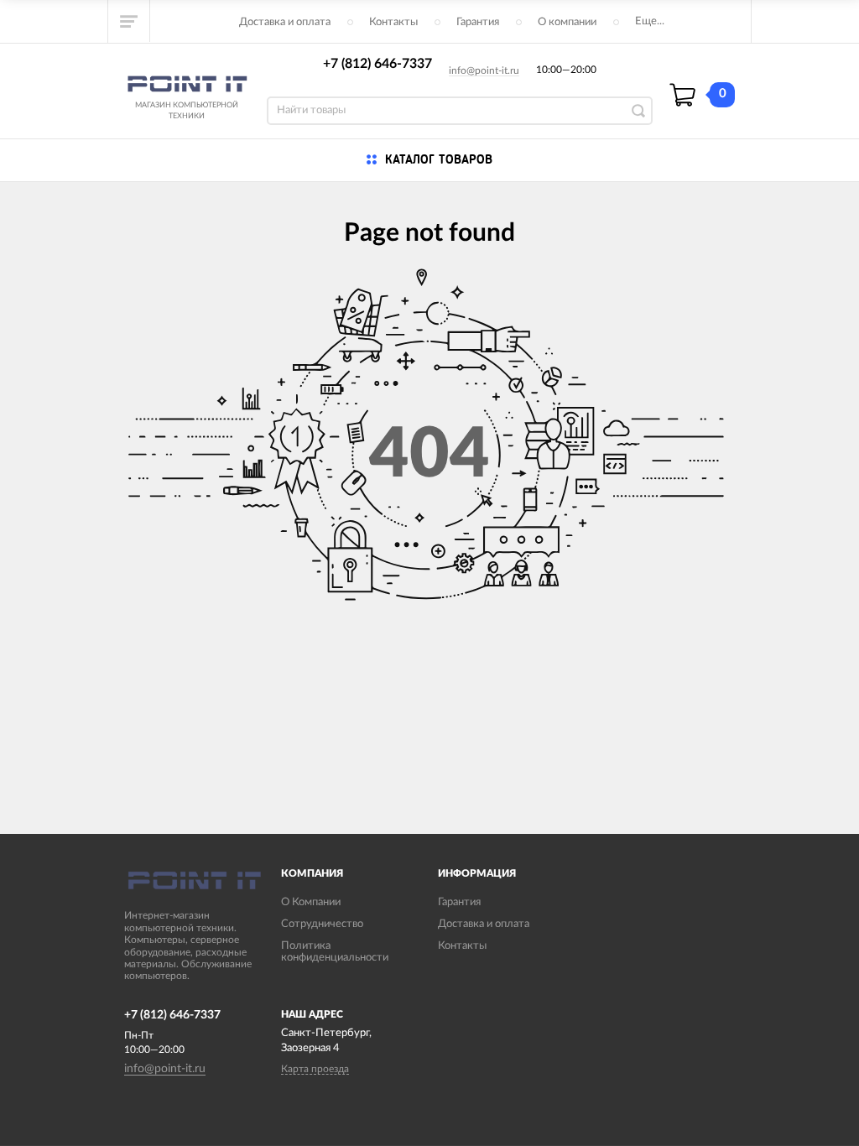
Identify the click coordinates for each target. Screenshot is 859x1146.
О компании (567, 22)
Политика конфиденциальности (334, 951)
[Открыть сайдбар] (129, 21)
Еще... (649, 21)
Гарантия (477, 22)
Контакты (393, 22)
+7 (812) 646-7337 (377, 63)
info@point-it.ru (484, 70)
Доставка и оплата (285, 22)
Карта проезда (315, 1069)
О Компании (311, 902)
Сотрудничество (322, 924)
